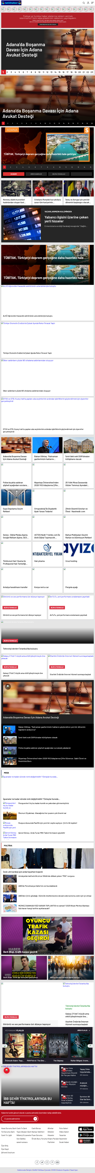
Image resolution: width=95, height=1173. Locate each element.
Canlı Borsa (36, 1128)
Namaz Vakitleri (38, 1132)
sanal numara (22, 1142)
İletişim (29, 1170)
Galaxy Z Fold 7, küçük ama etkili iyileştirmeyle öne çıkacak (77, 1015)
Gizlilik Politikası (38, 1170)
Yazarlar (62, 1135)
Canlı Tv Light (6, 1135)
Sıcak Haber (64, 1142)
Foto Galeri (63, 1128)
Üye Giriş (4, 1145)
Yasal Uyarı (74, 1170)
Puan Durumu (37, 1135)
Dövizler (51, 1132)
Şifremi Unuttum (8, 1152)
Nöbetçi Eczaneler (24, 1135)
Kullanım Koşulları (63, 1170)
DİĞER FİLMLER (82, 1030)
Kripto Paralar (53, 1139)
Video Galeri (64, 1132)
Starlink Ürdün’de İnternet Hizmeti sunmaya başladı (76, 1023)
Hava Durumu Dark (8, 1128)
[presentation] (4, 1046)
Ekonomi (14, 174)
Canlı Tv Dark (22, 1128)
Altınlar (51, 1128)
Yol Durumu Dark (8, 1132)
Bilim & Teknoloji (58, 174)
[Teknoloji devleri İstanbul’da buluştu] (78, 992)
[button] (3, 72)
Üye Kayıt (5, 1149)
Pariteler (51, 1142)
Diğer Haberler (36, 174)
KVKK (54, 1170)
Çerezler (48, 1170)
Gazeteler (63, 1139)
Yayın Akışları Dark (24, 1132)
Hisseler (51, 1135)
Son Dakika (21, 1139)
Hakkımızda (21, 1170)
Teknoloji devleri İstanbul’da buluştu (77, 1007)
